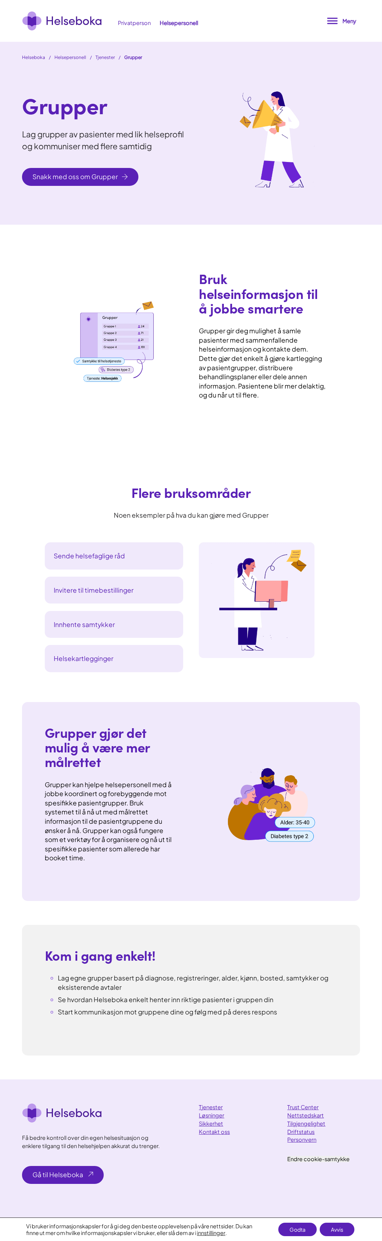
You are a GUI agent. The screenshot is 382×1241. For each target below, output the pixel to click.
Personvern (301, 1139)
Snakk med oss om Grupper (75, 176)
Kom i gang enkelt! (100, 955)
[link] (62, 21)
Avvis (337, 1229)
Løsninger (211, 1115)
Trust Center (303, 1107)
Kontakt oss (214, 1131)
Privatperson (134, 22)
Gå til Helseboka (57, 1174)
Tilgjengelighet (306, 1123)
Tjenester (105, 57)
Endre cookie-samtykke (318, 1159)
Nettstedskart (305, 1115)
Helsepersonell (179, 22)
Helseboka (33, 57)
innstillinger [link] (211, 1232)
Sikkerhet (211, 1123)
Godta (297, 1229)
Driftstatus (300, 1131)
